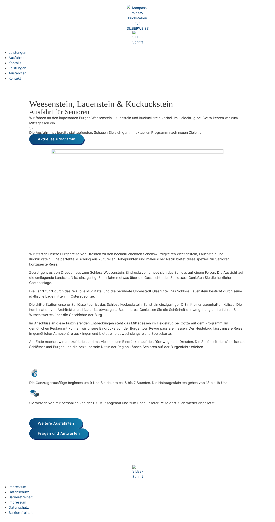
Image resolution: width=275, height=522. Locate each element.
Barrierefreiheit (21, 497)
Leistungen (17, 52)
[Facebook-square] (5, 458)
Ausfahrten (17, 57)
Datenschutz (19, 492)
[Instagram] (17, 458)
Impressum (17, 487)
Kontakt (15, 63)
